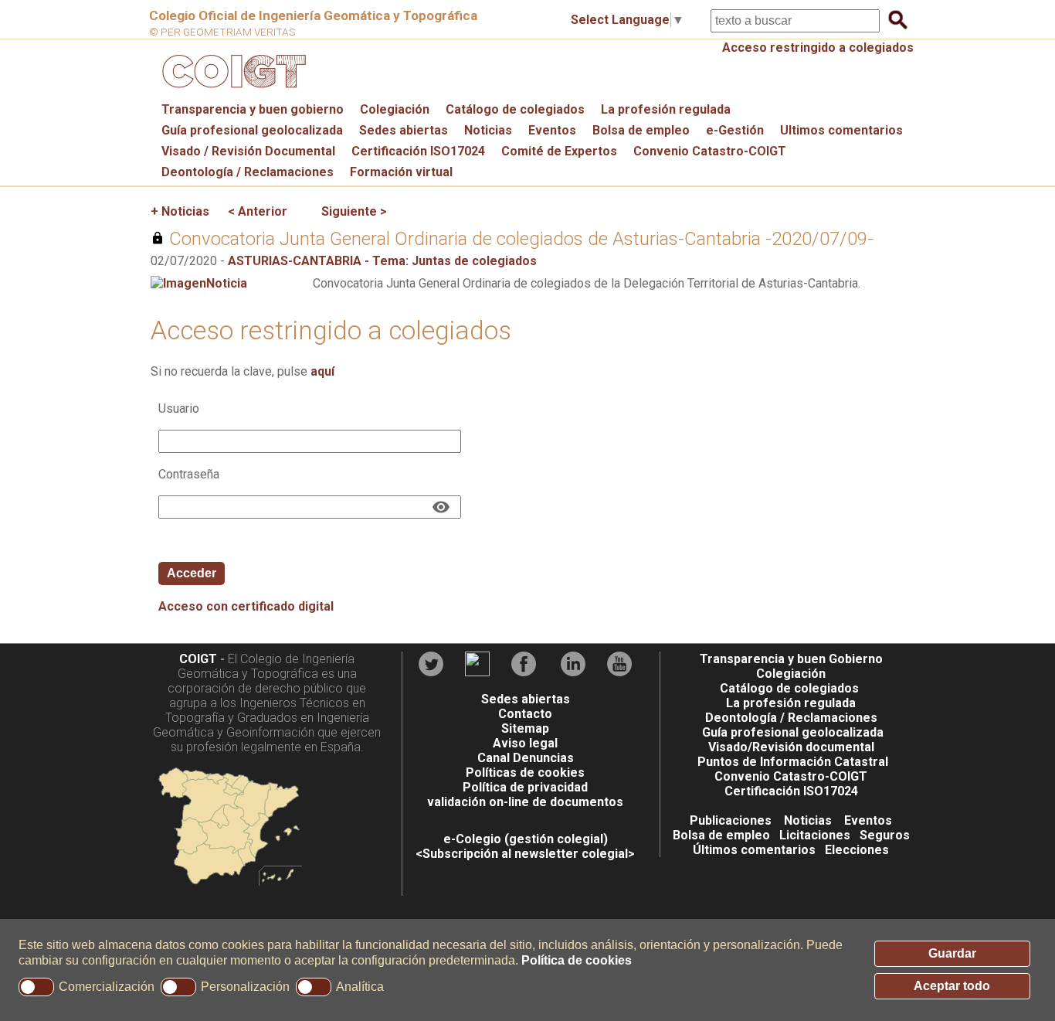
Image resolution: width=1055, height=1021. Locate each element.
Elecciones (857, 849)
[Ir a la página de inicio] (231, 91)
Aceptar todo (952, 985)
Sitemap (525, 728)
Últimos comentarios (754, 849)
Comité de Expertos (559, 151)
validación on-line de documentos (525, 802)
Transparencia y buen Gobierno (791, 659)
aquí (322, 371)
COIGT (198, 659)
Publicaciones (731, 820)
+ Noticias (180, 211)
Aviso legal (525, 743)
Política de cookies (576, 960)
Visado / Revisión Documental (248, 151)
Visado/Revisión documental (791, 747)
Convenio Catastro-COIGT (709, 151)
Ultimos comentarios (841, 130)
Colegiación (394, 109)
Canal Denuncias (525, 757)
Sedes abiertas (403, 130)
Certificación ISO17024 (418, 151)
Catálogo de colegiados (515, 109)
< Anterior (257, 211)
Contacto (525, 713)
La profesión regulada (666, 109)
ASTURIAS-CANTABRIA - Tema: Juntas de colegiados (382, 261)
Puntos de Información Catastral (792, 761)
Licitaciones (814, 835)
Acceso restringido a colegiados (818, 47)
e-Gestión (735, 130)
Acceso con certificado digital (246, 606)
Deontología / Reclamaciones (247, 172)
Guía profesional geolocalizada (252, 130)
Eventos (552, 130)
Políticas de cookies (525, 772)
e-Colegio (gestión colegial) (525, 839)
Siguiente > (354, 211)
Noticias (488, 130)
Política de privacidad (525, 787)
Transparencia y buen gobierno (252, 109)
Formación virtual (401, 172)
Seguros (885, 835)
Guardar (952, 953)
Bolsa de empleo (641, 130)
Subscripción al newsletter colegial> (528, 853)
